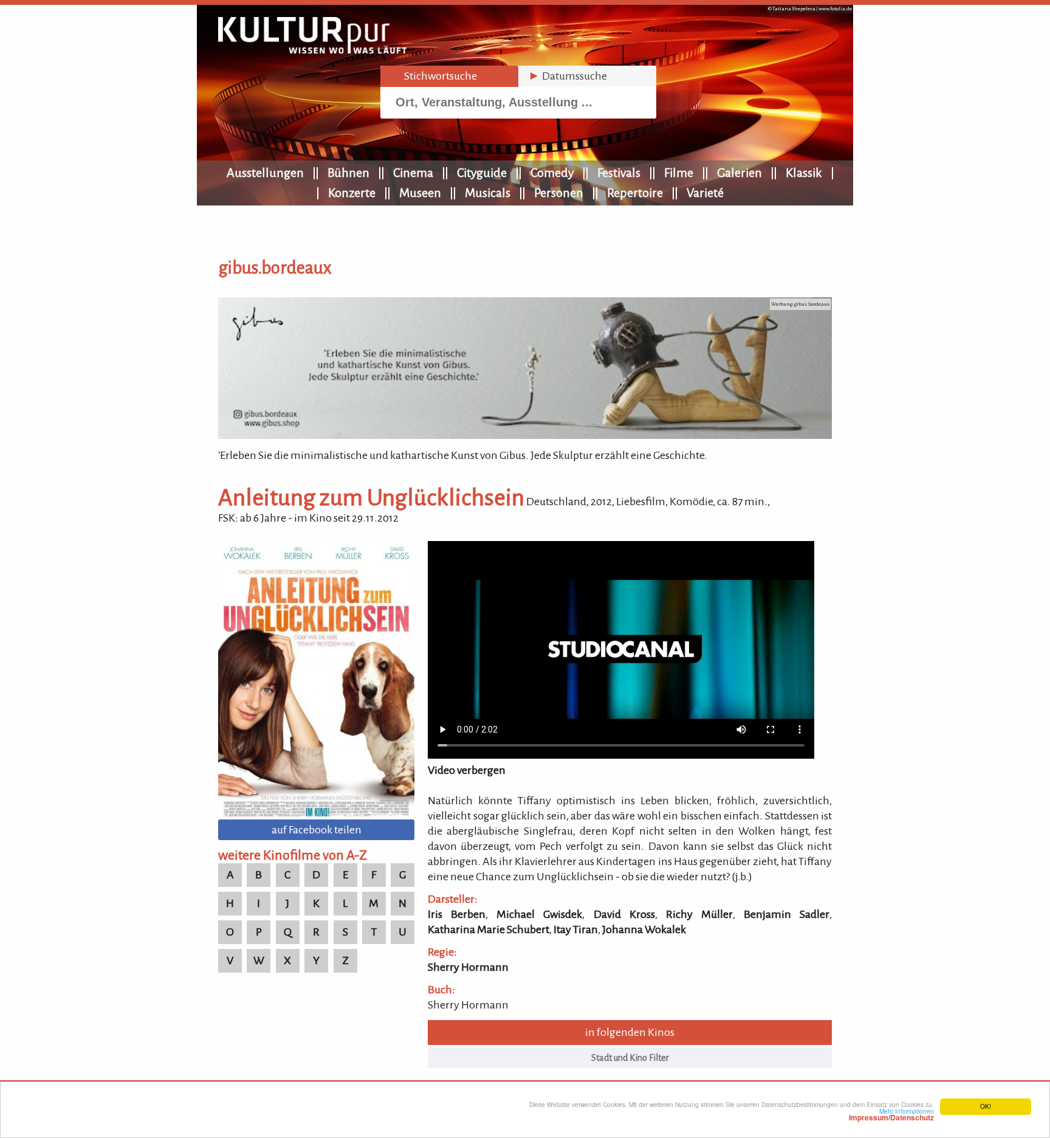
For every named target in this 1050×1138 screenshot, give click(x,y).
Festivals (618, 172)
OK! (985, 1106)
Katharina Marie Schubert (488, 929)
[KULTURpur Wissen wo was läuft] (312, 50)
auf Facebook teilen (317, 830)
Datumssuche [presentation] (567, 76)
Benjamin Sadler (786, 914)
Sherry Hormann (468, 967)
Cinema (413, 172)
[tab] (449, 76)
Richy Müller (699, 914)
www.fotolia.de (835, 9)
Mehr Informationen (891, 1114)
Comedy (552, 172)
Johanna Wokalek (644, 929)
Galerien (739, 172)
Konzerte (352, 192)
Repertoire (635, 192)
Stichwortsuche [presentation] (433, 76)
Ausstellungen (265, 172)
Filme (678, 172)
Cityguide (482, 172)
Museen (420, 192)
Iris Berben (457, 914)
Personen (558, 192)
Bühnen (348, 172)
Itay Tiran (576, 929)
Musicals (487, 192)
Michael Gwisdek (539, 914)
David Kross (624, 914)
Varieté (705, 192)
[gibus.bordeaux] (525, 435)
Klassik (804, 172)
